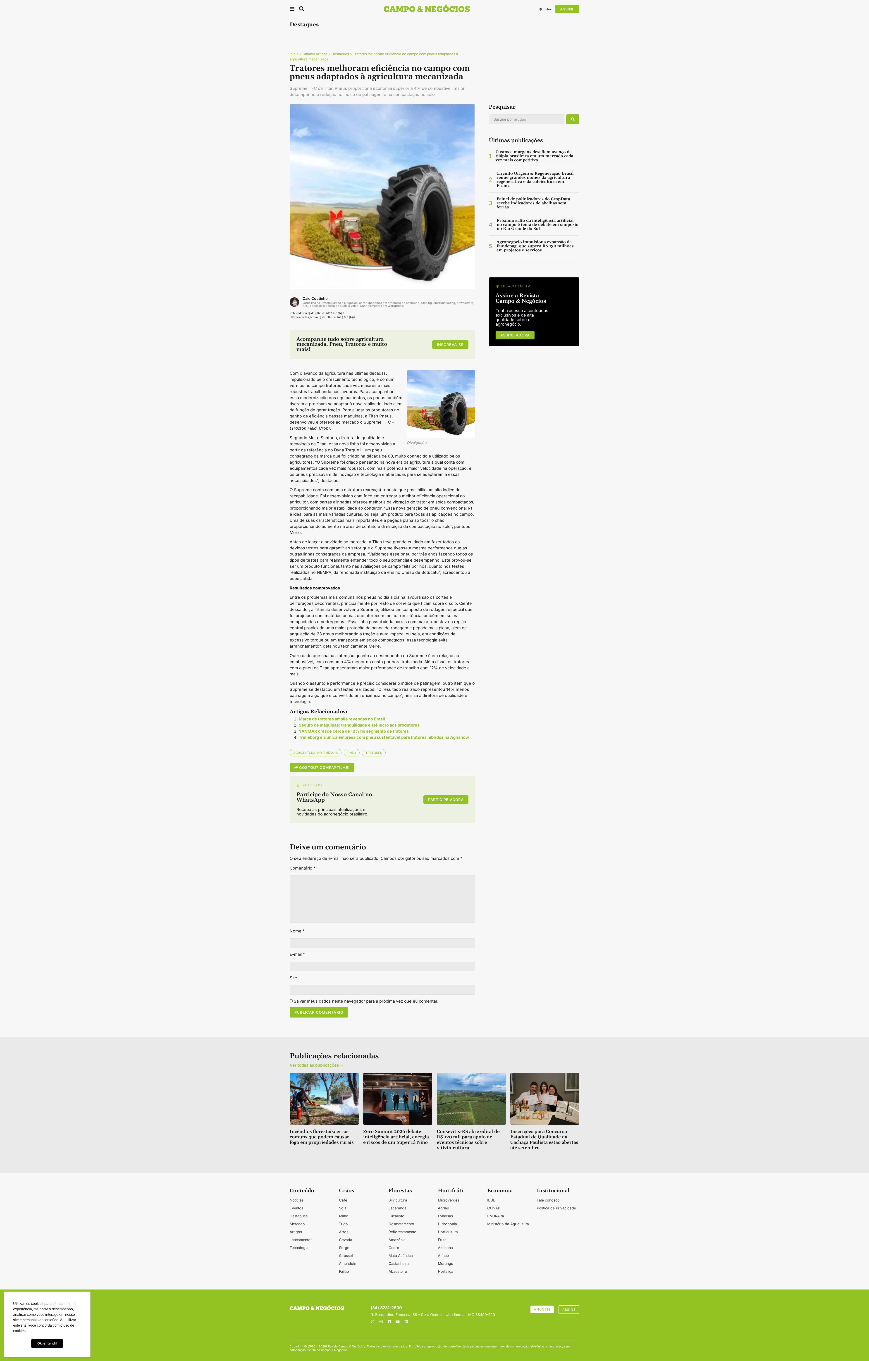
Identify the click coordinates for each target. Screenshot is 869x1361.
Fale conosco (548, 1200)
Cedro (394, 1247)
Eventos (296, 1208)
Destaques (304, 24)
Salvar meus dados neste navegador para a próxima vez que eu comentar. (366, 1001)
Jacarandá (397, 1208)
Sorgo (344, 1247)
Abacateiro (398, 1271)
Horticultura (448, 1232)
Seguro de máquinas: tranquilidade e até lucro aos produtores (359, 725)
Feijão (344, 1271)
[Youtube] (397, 1321)
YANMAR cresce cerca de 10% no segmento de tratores (354, 731)
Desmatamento (401, 1224)
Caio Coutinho (315, 298)
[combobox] (526, 119)
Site (293, 978)
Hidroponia (447, 1224)
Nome (297, 931)
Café (343, 1200)
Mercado (297, 1224)
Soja (342, 1208)
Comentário (302, 868)
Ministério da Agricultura (508, 1224)
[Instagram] (381, 1321)
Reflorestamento (402, 1232)
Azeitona (445, 1247)
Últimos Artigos (315, 54)
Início (294, 54)
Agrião (443, 1208)
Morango (445, 1263)
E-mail (297, 954)
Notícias (296, 1200)
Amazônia (397, 1239)
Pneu (351, 753)
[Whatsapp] (372, 1321)
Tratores (373, 753)
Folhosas (445, 1216)
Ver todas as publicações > (316, 1065)
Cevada (345, 1239)
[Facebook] (389, 1321)
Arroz (344, 1232)
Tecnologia (299, 1247)
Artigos (296, 1232)
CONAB (493, 1208)
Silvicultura (398, 1200)
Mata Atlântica (401, 1255)
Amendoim (348, 1263)
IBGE (491, 1200)
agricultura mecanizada (315, 753)
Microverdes (448, 1200)
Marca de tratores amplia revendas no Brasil (342, 719)
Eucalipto (396, 1216)
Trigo (343, 1224)
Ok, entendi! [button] (47, 1343)
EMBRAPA (495, 1216)
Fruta (442, 1239)
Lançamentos (301, 1239)
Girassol (346, 1255)
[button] (292, 9)
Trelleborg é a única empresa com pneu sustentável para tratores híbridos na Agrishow (384, 737)
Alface (443, 1255)
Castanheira (399, 1263)
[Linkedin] (406, 1321)
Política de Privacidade (556, 1208)
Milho (343, 1216)
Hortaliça (445, 1271)
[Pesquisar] (572, 119)
